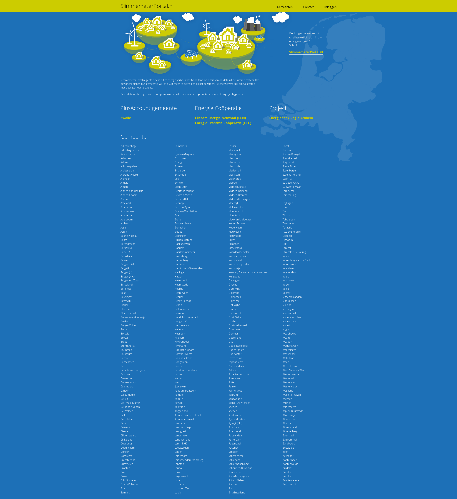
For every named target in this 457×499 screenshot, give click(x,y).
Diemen (124, 431)
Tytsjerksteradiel (292, 231)
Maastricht (234, 166)
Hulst (177, 382)
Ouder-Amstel (236, 349)
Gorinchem (181, 227)
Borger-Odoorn (129, 325)
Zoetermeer (290, 460)
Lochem (179, 484)
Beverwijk (125, 301)
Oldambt (233, 292)
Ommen (233, 309)
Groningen (180, 235)
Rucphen (233, 447)
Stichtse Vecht (291, 182)
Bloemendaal (128, 313)
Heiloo (178, 305)
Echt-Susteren (128, 480)
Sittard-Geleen (236, 480)
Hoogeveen (181, 362)
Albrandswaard (129, 174)
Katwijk (178, 402)
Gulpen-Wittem (183, 240)
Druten (124, 472)
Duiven (124, 476)
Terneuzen (289, 191)
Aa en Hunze (127, 154)
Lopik (178, 492)
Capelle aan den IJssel (132, 370)
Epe (177, 178)
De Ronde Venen (130, 407)
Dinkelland (126, 439)
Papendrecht (235, 362)
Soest (286, 146)
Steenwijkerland (292, 174)
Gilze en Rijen (182, 207)
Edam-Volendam (130, 484)
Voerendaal (289, 313)
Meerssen (234, 174)
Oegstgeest (235, 280)
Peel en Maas (236, 366)
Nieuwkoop (235, 235)
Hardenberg (181, 260)
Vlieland (287, 305)
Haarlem (179, 248)
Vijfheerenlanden (292, 297)
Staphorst (288, 162)
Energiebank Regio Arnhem (291, 118)
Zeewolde (288, 447)
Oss (230, 341)
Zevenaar (288, 456)
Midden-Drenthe (237, 195)
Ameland (125, 203)
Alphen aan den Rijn (131, 191)
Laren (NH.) (181, 443)
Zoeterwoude (290, 464)
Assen (123, 227)
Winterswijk (289, 415)
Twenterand (289, 223)
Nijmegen (233, 243)
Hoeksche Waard (184, 349)
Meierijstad (234, 178)
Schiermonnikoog (238, 464)
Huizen (178, 378)
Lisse (177, 480)
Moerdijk (233, 203)
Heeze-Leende (183, 301)
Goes (178, 215)
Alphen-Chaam (128, 195)
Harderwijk (181, 264)
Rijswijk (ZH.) (235, 423)
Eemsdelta (181, 146)
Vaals (286, 256)
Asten (123, 231)
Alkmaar (125, 178)
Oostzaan (234, 329)
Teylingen (288, 203)
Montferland (235, 211)
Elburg (178, 162)
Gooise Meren (183, 223)
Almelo (124, 182)
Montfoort (234, 215)
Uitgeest (287, 235)
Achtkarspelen (128, 166)
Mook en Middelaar (239, 219)
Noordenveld (235, 260)
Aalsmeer (125, 158)
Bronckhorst (127, 345)
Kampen (179, 394)
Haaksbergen (182, 243)
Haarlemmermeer (185, 252)
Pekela (232, 370)
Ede (122, 488)
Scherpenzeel (236, 456)
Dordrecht (126, 456)
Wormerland (290, 427)
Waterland (288, 358)
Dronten (125, 468)
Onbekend (234, 313)
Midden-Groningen (239, 199)
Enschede (180, 174)
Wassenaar (289, 354)
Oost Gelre (234, 317)
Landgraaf (180, 431)
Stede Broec (290, 166)
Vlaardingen (289, 301)
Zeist (285, 451)
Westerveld (289, 378)
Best (123, 292)
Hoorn (178, 366)
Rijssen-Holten (236, 419)
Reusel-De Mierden (239, 402)
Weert (286, 362)
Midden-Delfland (238, 191)
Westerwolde (290, 386)
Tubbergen (289, 219)
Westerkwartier (291, 374)
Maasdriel (234, 150)
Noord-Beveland (237, 256)
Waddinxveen (290, 345)
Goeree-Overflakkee (186, 211)
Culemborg (126, 386)
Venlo (286, 288)
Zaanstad (288, 435)
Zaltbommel (290, 439)
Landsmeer (181, 435)
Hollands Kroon (183, 358)
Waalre (286, 337)
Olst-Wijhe (234, 305)
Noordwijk (234, 268)
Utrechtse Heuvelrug (294, 252)
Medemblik (234, 170)
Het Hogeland (182, 325)
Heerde (179, 288)
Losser (232, 146)
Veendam (288, 268)
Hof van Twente (183, 354)
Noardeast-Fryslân (239, 252)
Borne (123, 329)
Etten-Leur (181, 186)
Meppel (232, 182)
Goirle (178, 219)
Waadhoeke (289, 333)
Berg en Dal (127, 264)
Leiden (178, 451)
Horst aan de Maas (186, 370)
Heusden (180, 333)
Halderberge (182, 256)
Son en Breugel (291, 154)
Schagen (233, 451)
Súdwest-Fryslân (292, 186)
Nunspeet (234, 276)
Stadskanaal (290, 158)
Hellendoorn (182, 309)
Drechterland (127, 460)
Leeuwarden (182, 447)
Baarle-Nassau (128, 235)
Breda (123, 341)
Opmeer (233, 333)
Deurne (124, 423)
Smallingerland (236, 492)
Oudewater (234, 354)
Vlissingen (288, 309)
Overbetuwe (235, 358)
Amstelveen (127, 211)
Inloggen (330, 7)
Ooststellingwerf (237, 325)
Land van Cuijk (183, 427)
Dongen (124, 451)
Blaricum (125, 309)
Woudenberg (290, 431)
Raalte (232, 386)
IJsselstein (180, 386)
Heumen (179, 329)
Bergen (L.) (126, 272)
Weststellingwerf (292, 394)
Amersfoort (127, 207)
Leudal (178, 468)
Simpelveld (234, 472)
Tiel (284, 211)
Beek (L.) (125, 252)
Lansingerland (182, 439)
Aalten (124, 162)
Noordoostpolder (238, 264)
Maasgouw (234, 154)
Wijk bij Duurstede (293, 411)
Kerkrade (180, 407)
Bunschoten (127, 362)
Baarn (123, 240)
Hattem (179, 276)
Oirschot (233, 284)
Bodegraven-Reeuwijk (132, 317)
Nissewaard (235, 248)
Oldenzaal (234, 301)
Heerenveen (181, 292)
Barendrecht (127, 243)
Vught (286, 329)
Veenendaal (289, 272)
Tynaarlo (287, 227)
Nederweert (235, 227)
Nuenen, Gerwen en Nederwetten (247, 272)
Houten (179, 374)
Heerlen (179, 297)
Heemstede (181, 284)
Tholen (286, 207)
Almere (124, 186)
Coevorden (126, 378)
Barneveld (126, 248)
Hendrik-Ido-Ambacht (187, 317)
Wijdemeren (289, 407)
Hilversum (180, 345)
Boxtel (124, 337)
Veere (286, 276)
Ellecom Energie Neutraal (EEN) (220, 118)
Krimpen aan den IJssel (188, 415)
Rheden (232, 407)
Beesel (124, 260)
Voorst (286, 325)
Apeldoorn (126, 219)
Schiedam (234, 460)
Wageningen (289, 349)
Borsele (124, 333)
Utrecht (287, 248)
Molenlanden (235, 207)
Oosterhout (235, 321)
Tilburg (286, 215)
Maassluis (234, 162)
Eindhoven (181, 158)
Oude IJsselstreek (238, 345)
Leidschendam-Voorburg (189, 460)
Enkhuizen (180, 170)
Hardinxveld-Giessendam (189, 268)
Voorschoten (290, 321)
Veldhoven (289, 280)
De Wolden (126, 411)
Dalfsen (124, 390)
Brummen (126, 349)
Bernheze (125, 288)
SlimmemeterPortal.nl (147, 6)
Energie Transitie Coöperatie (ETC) (223, 123)
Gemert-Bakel (182, 199)
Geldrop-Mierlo (183, 195)
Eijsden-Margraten (185, 154)
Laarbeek (180, 423)
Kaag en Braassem (185, 390)
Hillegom (180, 337)
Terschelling (289, 195)
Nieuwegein (235, 231)
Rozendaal (234, 443)
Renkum (233, 394)
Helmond (180, 313)
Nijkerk (232, 240)
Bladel (124, 305)
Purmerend (234, 378)
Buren (123, 366)
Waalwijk (287, 341)
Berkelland (126, 284)
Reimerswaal (235, 390)
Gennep (179, 203)
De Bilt (124, 398)
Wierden (287, 398)
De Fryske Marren (130, 402)
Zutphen (287, 476)
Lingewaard (181, 476)
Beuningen (126, 297)
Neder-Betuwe (236, 223)
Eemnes (125, 492)
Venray (286, 292)
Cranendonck (128, 382)
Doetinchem (127, 447)
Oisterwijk (234, 288)
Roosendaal (235, 435)
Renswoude (235, 398)
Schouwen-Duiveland (240, 468)
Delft (123, 415)
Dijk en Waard (128, 435)
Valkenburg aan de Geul (296, 260)
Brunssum (126, 354)
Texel (285, 199)
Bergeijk (124, 268)
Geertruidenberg (184, 191)
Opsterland (235, 337)
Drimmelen (126, 464)
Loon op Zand (183, 488)
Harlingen (180, 272)
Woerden (288, 423)
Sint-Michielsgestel (239, 476)
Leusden (179, 472)
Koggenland (181, 411)
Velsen (286, 284)
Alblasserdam (128, 170)
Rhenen (232, 411)
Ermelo (179, 182)
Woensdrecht (290, 419)
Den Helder (127, 419)
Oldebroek (234, 297)
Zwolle (125, 118)
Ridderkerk (234, 415)
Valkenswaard (290, 264)
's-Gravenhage (128, 146)
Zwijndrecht (289, 484)
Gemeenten (285, 7)
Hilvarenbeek (182, 341)
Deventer (125, 427)
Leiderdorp (181, 456)
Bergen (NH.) (127, 276)
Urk (285, 243)
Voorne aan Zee (292, 317)
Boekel (124, 321)
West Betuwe (290, 366)
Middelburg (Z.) (236, 186)
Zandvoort (289, 443)
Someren (288, 150)
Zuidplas (288, 468)
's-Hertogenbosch (130, 150)
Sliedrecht (234, 484)
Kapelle (179, 398)
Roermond (234, 431)
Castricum (126, 374)
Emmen (179, 166)
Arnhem (124, 223)
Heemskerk (181, 280)
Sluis (231, 488)
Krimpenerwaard (184, 419)
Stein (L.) (287, 178)
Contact (308, 7)
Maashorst (234, 158)
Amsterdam (127, 215)
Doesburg (126, 443)
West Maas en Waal (294, 370)
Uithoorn (288, 240)
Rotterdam (234, 439)
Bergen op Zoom (130, 280)
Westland (288, 390)
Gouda (178, 231)
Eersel (178, 150)
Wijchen (287, 402)
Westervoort (290, 382)
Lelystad (179, 464)
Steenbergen (290, 170)
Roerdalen (234, 427)
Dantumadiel (127, 394)
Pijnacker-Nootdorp (239, 374)
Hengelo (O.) (181, 321)
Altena (124, 199)
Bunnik (124, 358)
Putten (232, 382)
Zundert (287, 472)
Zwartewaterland (292, 480)
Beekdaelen (127, 256)
